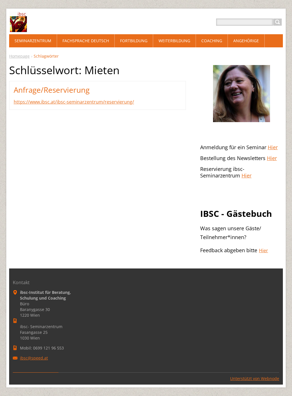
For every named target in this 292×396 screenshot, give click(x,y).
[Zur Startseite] (18, 29)
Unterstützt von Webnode (254, 378)
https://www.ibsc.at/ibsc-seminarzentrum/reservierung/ (74, 102)
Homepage (19, 56)
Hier (273, 147)
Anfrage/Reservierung (52, 90)
